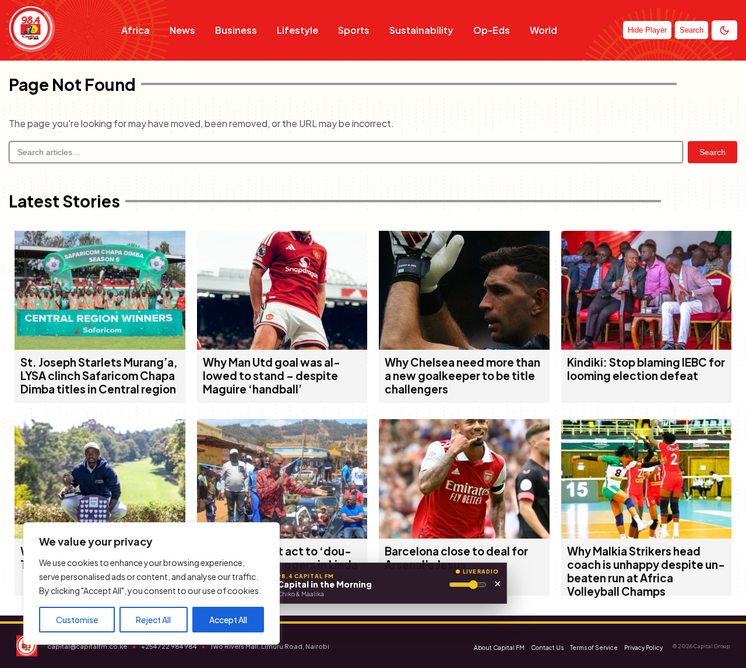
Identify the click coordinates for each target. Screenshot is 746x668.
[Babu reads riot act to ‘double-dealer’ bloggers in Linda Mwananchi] (282, 535)
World (543, 30)
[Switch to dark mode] (724, 30)
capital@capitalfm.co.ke (87, 646)
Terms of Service (594, 647)
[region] (151, 583)
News (182, 30)
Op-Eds (491, 30)
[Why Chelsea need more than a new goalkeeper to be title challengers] (464, 346)
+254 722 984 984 (168, 646)
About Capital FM (499, 647)
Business (236, 30)
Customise (77, 619)
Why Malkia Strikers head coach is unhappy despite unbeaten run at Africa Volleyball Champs (646, 571)
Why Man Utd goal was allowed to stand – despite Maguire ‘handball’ (271, 376)
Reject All (153, 619)
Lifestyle (297, 30)
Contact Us (547, 647)
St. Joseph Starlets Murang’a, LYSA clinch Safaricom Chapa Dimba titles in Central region (98, 376)
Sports (354, 30)
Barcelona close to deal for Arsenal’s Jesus (456, 557)
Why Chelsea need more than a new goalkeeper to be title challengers (462, 376)
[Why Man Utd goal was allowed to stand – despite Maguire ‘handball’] (282, 346)
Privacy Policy (643, 647)
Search (712, 152)
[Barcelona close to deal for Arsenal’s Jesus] (464, 535)
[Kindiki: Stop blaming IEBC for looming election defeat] (646, 346)
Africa (135, 30)
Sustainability (421, 30)
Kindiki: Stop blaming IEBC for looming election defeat (646, 369)
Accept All (228, 619)
